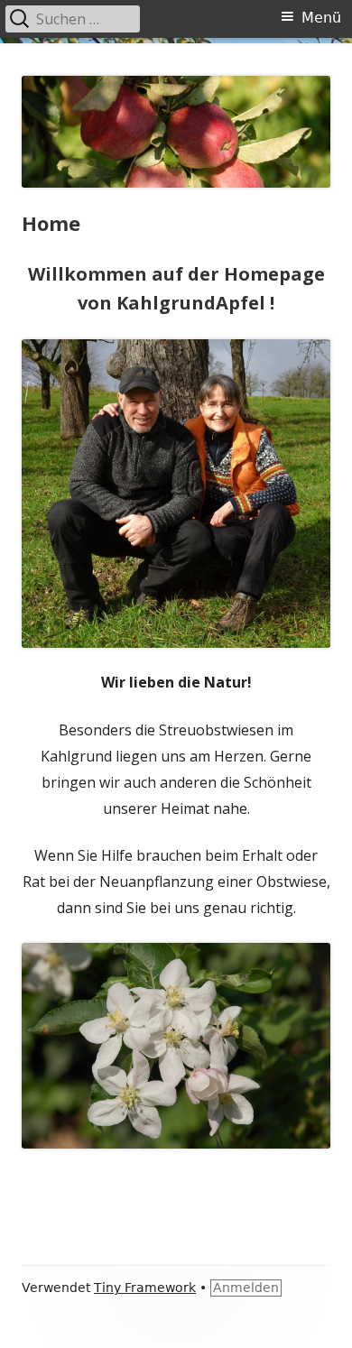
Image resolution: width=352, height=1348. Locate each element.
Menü (321, 17)
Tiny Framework (145, 1287)
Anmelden (246, 1287)
